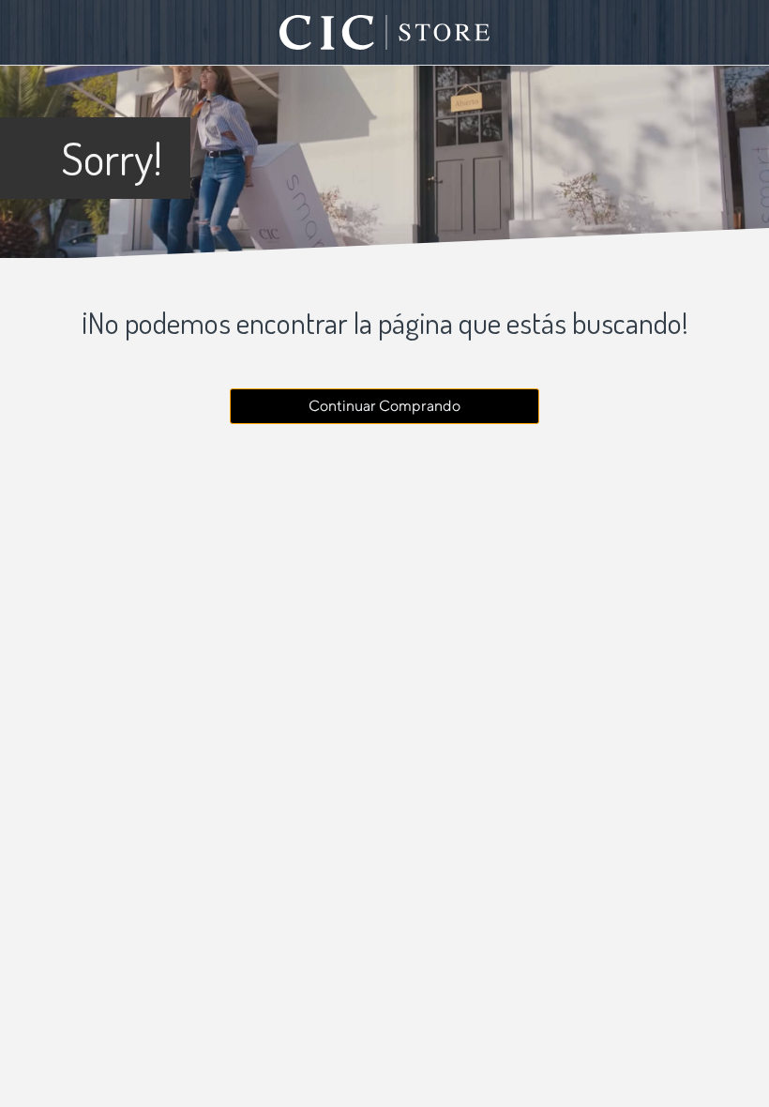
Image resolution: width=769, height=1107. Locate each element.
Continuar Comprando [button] (384, 406)
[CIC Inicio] (384, 32)
